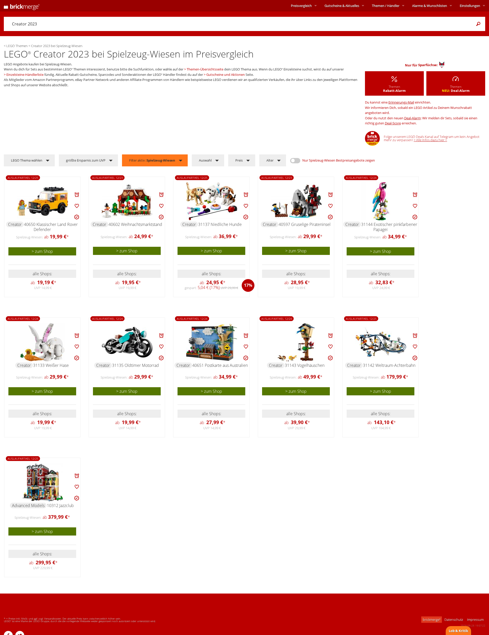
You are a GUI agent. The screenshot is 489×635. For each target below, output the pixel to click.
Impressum (475, 619)
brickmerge (431, 619)
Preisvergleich (301, 5)
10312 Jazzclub (60, 505)
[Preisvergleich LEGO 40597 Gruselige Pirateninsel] (296, 201)
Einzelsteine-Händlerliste (25, 74)
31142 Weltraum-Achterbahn (389, 365)
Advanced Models (28, 505)
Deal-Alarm (412, 118)
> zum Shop (42, 251)
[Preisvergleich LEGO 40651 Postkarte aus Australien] (211, 342)
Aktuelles (341, 5)
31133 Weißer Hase (51, 365)
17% (248, 285)
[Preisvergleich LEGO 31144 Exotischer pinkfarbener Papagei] (381, 201)
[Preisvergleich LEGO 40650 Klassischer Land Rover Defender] (42, 201)
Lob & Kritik (458, 630)
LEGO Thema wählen (26, 160)
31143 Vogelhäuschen (304, 365)
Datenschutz (453, 619)
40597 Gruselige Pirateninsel (305, 224)
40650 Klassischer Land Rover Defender (51, 227)
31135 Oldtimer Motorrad (135, 365)
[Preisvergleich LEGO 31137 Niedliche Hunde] (211, 201)
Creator (15, 224)
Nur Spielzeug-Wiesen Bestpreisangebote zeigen (338, 160)
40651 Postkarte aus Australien (220, 365)
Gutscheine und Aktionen (225, 74)
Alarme (429, 5)
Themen (385, 5)
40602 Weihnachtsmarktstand (135, 224)
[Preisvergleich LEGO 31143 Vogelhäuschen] (296, 342)
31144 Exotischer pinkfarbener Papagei (389, 227)
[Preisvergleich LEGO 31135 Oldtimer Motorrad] (127, 342)
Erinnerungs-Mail (401, 102)
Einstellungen (470, 5)
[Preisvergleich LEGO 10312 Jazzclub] (42, 482)
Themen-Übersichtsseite (205, 69)
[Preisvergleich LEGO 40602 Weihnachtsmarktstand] (127, 201)
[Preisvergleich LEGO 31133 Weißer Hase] (42, 342)
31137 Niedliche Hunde (220, 224)
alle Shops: (42, 274)
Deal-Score (393, 123)
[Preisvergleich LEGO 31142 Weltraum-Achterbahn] (380, 342)
